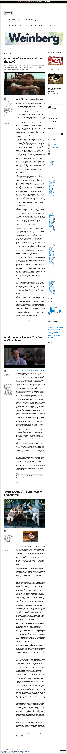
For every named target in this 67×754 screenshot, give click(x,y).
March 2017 (51, 276)
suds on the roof (6, 110)
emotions (5, 378)
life (11, 391)
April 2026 (50, 165)
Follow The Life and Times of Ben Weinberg (55, 90)
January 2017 (51, 278)
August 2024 (51, 186)
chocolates (8, 536)
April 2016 (50, 286)
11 (51, 309)
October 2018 (51, 256)
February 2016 (51, 288)
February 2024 (51, 192)
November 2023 (51, 195)
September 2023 (51, 197)
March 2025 (51, 179)
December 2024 (51, 182)
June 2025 (50, 176)
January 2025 (51, 181)
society (57, 335)
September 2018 (51, 257)
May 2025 (50, 177)
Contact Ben (11, 25)
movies (5, 109)
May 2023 (50, 201)
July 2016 (50, 283)
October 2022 (51, 209)
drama (8, 106)
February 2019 (51, 252)
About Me (6, 25)
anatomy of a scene (7, 104)
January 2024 (51, 193)
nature (59, 332)
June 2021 (50, 224)
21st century (51, 326)
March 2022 (51, 215)
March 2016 (51, 287)
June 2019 (50, 248)
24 (49, 312)
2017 (56, 326)
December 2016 (51, 279)
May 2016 (50, 285)
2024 (53, 327)
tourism (60, 335)
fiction (8, 538)
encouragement (10, 378)
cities (62, 327)
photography (51, 335)
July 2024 (50, 187)
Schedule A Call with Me (50, 25)
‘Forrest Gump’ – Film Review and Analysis (23, 493)
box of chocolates (7, 376)
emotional (5, 388)
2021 (6, 103)
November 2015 (51, 291)
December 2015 (51, 290)
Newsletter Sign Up (8, 27)
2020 (59, 326)
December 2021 (51, 218)
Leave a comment (7, 123)
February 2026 (51, 167)
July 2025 (50, 175)
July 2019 (50, 247)
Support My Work (18, 25)
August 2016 (51, 282)
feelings (5, 379)
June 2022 (50, 213)
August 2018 (51, 258)
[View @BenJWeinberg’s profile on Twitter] (51, 121)
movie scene (9, 108)
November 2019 (51, 243)
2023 (51, 327)
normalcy (8, 109)
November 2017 (51, 267)
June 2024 (50, 188)
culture (11, 536)
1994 (5, 103)
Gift (47, 1)
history (59, 331)
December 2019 (51, 242)
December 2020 (51, 229)
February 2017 (51, 277)
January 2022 (51, 217)
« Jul (51, 316)
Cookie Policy (22, 752)
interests (10, 540)
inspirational (6, 540)
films (8, 379)
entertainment (6, 390)
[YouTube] (55, 121)
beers (12, 104)
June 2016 (50, 284)
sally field (8, 381)
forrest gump (8, 391)
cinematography (6, 386)
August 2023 (51, 198)
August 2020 (51, 233)
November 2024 (51, 183)
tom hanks (10, 394)
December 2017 (51, 266)
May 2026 (50, 164)
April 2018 (50, 262)
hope (9, 539)
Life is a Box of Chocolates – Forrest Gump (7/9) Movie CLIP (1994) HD (30, 370)
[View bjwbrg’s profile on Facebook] (49, 121)
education (56, 329)
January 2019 (51, 253)
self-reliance (6, 394)
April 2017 (50, 275)
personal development (52, 333)
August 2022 (51, 211)
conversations (6, 377)
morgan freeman (7, 117)
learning (54, 332)
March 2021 (51, 226)
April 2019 (50, 250)
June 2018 (50, 260)
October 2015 (51, 292)
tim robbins (6, 112)
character (5, 105)
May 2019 (50, 249)
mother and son (6, 392)
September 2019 (51, 245)
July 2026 (50, 162)
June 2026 (50, 163)
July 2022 (50, 212)
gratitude (5, 107)
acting (9, 103)
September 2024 (51, 185)
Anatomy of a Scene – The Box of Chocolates (23, 339)
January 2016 (51, 289)
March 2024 (51, 191)
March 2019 (51, 251)
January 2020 (51, 241)
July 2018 (50, 259)
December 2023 (51, 194)
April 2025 (50, 178)
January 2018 (51, 265)
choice (8, 105)
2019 (6, 375)
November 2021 (51, 219)
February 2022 (51, 216)
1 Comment (6, 550)
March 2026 (51, 166)
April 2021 (50, 225)
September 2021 (51, 221)
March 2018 (51, 263)
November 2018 (51, 255)
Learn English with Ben (28, 25)
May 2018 (50, 261)
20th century (10, 375)
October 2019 (51, 244)
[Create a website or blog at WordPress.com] (17, 749)
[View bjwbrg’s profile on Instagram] (53, 121)
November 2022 (51, 208)
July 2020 (50, 234)
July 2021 (50, 223)
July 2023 (50, 199)
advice (60, 327)
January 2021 (51, 228)
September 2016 (51, 281)
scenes (11, 109)
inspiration (6, 548)
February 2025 (51, 180)
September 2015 (51, 293)
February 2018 (51, 264)
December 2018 (51, 254)
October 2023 (51, 196)
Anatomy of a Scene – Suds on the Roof (23, 60)
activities (56, 327)
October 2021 (51, 220)
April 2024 (50, 190)
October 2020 (51, 231)
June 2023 (50, 200)
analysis (11, 103)
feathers (5, 538)
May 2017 (50, 274)
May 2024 (50, 189)
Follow (50, 107)
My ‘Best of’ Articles (39, 25)
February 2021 (51, 227)
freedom (10, 106)
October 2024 (51, 184)
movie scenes (8, 380)
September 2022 (51, 210)
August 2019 (51, 246)
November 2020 (51, 230)
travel (50, 338)
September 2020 (51, 232)
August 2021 (51, 222)
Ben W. (5, 100)
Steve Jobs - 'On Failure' (54, 147)
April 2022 (50, 214)
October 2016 (51, 280)
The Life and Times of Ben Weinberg (20, 20)
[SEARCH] (62, 134)
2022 (49, 327)
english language (54, 331)
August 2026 (51, 161)
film (10, 538)
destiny (10, 377)
